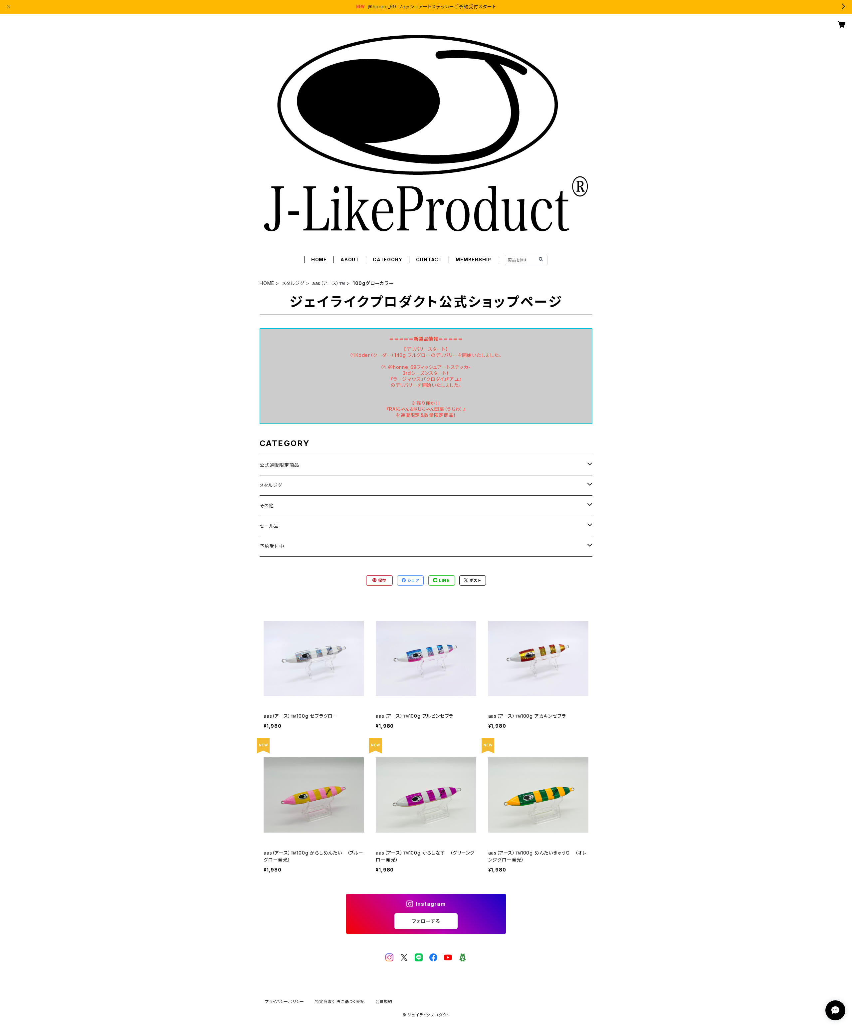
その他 (267, 505)
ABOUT (349, 259)
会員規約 (383, 1001)
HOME (319, 259)
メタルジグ (293, 283)
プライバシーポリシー (284, 1001)
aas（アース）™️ (328, 283)
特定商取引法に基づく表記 (340, 1001)
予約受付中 (272, 546)
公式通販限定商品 (279, 465)
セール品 (269, 526)
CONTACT (429, 259)
